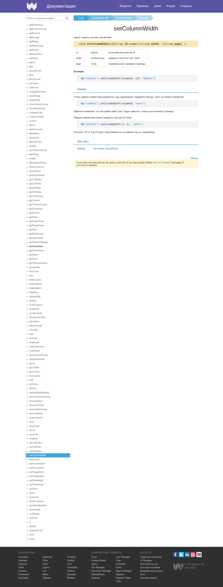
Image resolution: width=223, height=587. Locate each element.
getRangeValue (36, 225)
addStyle (33, 58)
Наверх (194, 158)
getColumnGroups (38, 204)
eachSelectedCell (38, 150)
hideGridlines (35, 284)
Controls (22, 571)
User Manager (123, 557)
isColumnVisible (37, 317)
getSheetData (36, 246)
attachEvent (35, 70)
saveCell (33, 434)
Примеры (143, 6)
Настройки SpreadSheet (105, 148)
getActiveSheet (37, 175)
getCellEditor (35, 179)
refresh (32, 388)
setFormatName (37, 463)
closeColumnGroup (38, 104)
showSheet (34, 509)
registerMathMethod (39, 392)
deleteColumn (36, 129)
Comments (23, 574)
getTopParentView (38, 263)
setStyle (33, 488)
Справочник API (100, 18)
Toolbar (70, 560)
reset (31, 422)
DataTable (23, 578)
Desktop (95, 578)
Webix (178, 566)
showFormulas (36, 501)
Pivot (94, 557)
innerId (32, 300)
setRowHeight (36, 480)
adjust (32, 62)
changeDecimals (37, 91)
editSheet (34, 154)
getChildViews (36, 196)
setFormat (34, 459)
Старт (81, 18)
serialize (33, 438)
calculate (33, 83)
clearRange (34, 96)
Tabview (47, 578)
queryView (34, 371)
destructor (34, 137)
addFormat (34, 33)
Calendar (22, 560)
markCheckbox (36, 346)
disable (32, 146)
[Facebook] (175, 554)
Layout (46, 567)
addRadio (34, 41)
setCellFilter (35, 447)
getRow (33, 229)
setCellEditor (35, 442)
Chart (21, 567)
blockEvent (34, 79)
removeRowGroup (38, 409)
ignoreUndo (34, 296)
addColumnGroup (38, 29)
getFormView (35, 208)
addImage (34, 37)
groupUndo (34, 267)
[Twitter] (181, 554)
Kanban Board (98, 560)
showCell (33, 497)
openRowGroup (36, 359)
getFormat (34, 213)
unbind (32, 526)
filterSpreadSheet (38, 162)
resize (32, 430)
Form (45, 564)
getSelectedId (36, 238)
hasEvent (34, 271)
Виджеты (125, 6)
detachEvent (35, 142)
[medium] (199, 554)
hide (31, 275)
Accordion (23, 557)
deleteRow (34, 133)
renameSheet (36, 417)
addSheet (34, 50)
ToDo (118, 581)
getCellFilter (35, 183)
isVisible (33, 330)
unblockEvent (36, 530)
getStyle (33, 259)
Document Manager (101, 571)
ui (30, 522)
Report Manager (124, 571)
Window (71, 578)
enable (32, 158)
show (31, 493)
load (31, 334)
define (32, 125)
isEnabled (34, 321)
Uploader (71, 574)
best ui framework (162, 162)
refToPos (33, 384)
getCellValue (35, 192)
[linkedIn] (187, 554)
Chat (118, 560)
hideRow (33, 292)
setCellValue (35, 451)
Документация (61, 6)
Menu (45, 574)
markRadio (34, 350)
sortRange (34, 513)
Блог (142, 574)
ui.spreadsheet (124, 18)
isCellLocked (35, 313)
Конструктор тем (149, 564)
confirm (33, 121)
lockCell (33, 338)
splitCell (33, 518)
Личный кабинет (148, 578)
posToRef (34, 367)
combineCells (36, 112)
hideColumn (35, 279)
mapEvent (34, 342)
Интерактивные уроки (151, 571)
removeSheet (36, 413)
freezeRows (35, 171)
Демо (157, 6)
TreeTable (72, 567)
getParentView (36, 221)
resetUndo (34, 426)
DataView (47, 557)
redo (31, 380)
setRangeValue (36, 476)
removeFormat (36, 405)
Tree (69, 564)
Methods (143, 18)
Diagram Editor (123, 578)
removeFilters (36, 401)
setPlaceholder (36, 468)
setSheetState (36, 484)
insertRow (34, 309)
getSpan (33, 254)
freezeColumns (36, 167)
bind (31, 75)
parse (32, 363)
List (44, 571)
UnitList (71, 571)
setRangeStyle (36, 472)
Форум (170, 6)
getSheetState (36, 250)
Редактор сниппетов (151, 557)
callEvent (34, 87)
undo (31, 534)
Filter (45, 560)
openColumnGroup (38, 355)
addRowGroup (36, 45)
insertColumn (35, 305)
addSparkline (35, 54)
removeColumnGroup (39, 396)
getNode (33, 217)
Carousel (22, 564)
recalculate (34, 376)
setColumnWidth (37, 455)
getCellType (35, 187)
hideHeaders (35, 288)
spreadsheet (82, 165)
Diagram (120, 574)
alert (31, 66)
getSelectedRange (38, 242)
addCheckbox (36, 25)
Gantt (118, 567)
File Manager (98, 567)
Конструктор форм (150, 567)
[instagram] (193, 554)
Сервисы (186, 6)
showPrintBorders (38, 505)
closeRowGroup (37, 108)
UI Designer (146, 560)
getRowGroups (36, 233)
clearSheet (34, 100)
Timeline (71, 557)
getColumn (34, 200)
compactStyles (36, 116)
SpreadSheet (98, 574)
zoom (32, 539)
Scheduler (121, 564)
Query (94, 564)
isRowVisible (35, 325)
